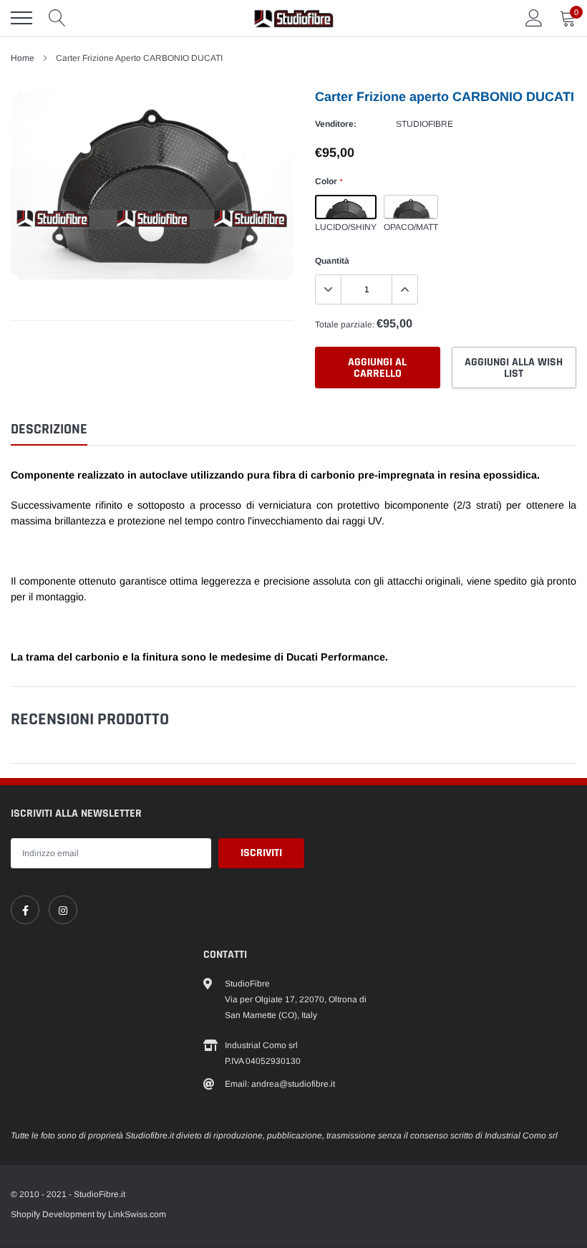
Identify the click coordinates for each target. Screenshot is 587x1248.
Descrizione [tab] (49, 429)
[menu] (21, 18)
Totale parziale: (344, 325)
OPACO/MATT (411, 207)
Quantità (332, 261)
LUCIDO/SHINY (346, 207)
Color (328, 181)
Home (22, 58)
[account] (534, 18)
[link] (25, 910)
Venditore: (335, 124)
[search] (57, 18)
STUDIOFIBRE (424, 124)
